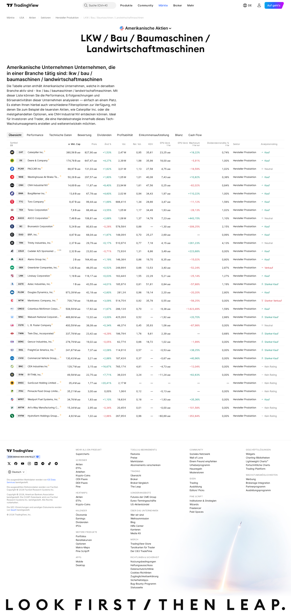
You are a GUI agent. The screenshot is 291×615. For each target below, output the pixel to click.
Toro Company (36, 201)
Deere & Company (38, 160)
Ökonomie (81, 514)
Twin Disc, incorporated (41, 333)
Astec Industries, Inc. (39, 284)
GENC (21, 341)
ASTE (21, 284)
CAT (21, 152)
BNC (21, 366)
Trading (194, 482)
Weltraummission (140, 518)
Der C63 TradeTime (141, 551)
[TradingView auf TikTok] (49, 463)
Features (135, 453)
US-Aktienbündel (140, 504)
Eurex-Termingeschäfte (143, 500)
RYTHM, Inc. (34, 374)
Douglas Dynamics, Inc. (40, 292)
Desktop (80, 565)
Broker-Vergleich (140, 482)
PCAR (21, 168)
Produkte (126, 5)
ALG (21, 259)
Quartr (14, 510)
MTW (21, 300)
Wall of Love (196, 457)
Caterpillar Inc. (36, 152)
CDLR (21, 251)
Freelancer (195, 508)
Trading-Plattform (255, 468)
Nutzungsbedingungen (143, 561)
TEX (21, 210)
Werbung (251, 479)
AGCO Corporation (38, 218)
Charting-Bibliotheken (258, 457)
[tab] (15, 135)
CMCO (21, 308)
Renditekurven (84, 540)
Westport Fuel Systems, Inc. (43, 399)
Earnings (80, 518)
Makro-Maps (83, 547)
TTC (21, 201)
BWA (21, 193)
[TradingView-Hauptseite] (20, 450)
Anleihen (80, 471)
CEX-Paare (82, 479)
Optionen (81, 543)
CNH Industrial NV (38, 185)
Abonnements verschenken (145, 465)
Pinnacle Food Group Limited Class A (44, 391)
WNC (20, 317)
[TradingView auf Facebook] (15, 463)
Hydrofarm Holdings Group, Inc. (44, 415)
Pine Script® (82, 551)
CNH (21, 185)
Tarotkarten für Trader (143, 547)
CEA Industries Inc (38, 366)
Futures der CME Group (143, 496)
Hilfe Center (137, 525)
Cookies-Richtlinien (141, 572)
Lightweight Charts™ (257, 461)
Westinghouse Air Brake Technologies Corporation (44, 176)
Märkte (163, 5)
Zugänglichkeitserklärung (144, 576)
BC (21, 226)
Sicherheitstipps (139, 580)
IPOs (78, 525)
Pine (78, 486)
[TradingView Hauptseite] (23, 5)
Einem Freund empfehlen (203, 461)
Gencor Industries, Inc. (40, 341)
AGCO (21, 218)
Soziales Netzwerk (200, 453)
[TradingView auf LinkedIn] (36, 463)
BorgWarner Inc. (36, 193)
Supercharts (82, 453)
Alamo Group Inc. (37, 259)
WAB (21, 177)
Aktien (79, 464)
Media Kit (136, 533)
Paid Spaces (196, 511)
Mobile (79, 561)
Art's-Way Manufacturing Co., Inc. (44, 407)
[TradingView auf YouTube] (22, 463)
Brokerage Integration (258, 482)
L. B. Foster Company (39, 325)
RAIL (21, 350)
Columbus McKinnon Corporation (44, 308)
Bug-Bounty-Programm (143, 583)
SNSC (21, 383)
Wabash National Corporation (44, 316)
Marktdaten (137, 461)
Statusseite (137, 587)
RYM (21, 374)
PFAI (21, 391)
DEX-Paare (82, 482)
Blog (133, 522)
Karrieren (135, 529)
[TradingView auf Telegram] (42, 463)
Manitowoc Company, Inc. (42, 300)
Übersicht (136, 475)
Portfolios (81, 536)
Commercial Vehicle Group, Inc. (44, 358)
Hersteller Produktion (244, 152)
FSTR (21, 325)
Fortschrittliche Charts (258, 465)
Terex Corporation (37, 209)
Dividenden (82, 522)
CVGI (20, 358)
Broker (177, 5)
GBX (21, 267)
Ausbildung (196, 486)
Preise (134, 457)
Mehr (190, 5)
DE (250, 5)
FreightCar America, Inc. (41, 349)
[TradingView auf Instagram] (29, 463)
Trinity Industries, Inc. (39, 242)
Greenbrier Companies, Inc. (43, 267)
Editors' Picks (197, 490)
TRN (21, 243)
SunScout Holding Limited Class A (44, 382)
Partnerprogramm (255, 486)
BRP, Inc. (33, 234)
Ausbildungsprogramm (258, 490)
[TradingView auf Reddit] (56, 463)
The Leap (136, 486)
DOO (21, 234)
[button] (134, 5)
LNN (21, 275)
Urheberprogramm (200, 465)
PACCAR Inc (34, 168)
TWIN (21, 333)
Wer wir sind (137, 514)
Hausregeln (196, 468)
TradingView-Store (141, 543)
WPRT (21, 399)
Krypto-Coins (83, 475)
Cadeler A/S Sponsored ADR (42, 251)
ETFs (78, 468)
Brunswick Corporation (40, 226)
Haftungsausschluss (142, 565)
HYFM (21, 415)
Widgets (250, 453)
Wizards (194, 504)
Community (145, 5)
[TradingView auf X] (9, 463)
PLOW (21, 292)
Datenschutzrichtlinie (142, 568)
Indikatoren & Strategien (203, 500)
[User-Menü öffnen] (259, 5)
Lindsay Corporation (39, 275)
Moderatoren (197, 472)
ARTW (21, 407)
